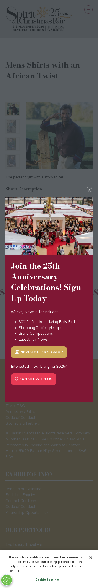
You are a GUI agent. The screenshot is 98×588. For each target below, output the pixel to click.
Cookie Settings (47, 579)
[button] (90, 190)
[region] (49, 569)
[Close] (91, 558)
